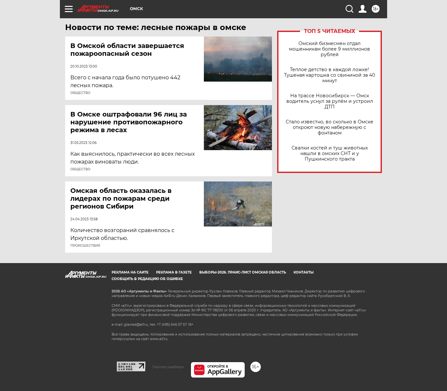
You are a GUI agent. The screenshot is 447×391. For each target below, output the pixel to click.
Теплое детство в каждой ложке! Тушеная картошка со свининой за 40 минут (329, 75)
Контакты (303, 272)
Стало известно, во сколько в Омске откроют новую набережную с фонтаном (329, 127)
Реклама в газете (174, 272)
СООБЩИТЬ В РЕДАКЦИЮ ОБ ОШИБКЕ (147, 279)
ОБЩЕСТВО (80, 93)
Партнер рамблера (168, 367)
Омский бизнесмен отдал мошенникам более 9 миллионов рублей (329, 49)
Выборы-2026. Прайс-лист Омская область (242, 272)
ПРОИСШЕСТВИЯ (85, 245)
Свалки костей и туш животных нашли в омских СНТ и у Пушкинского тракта (330, 153)
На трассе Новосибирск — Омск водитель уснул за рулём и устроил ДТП (329, 101)
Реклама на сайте (130, 272)
